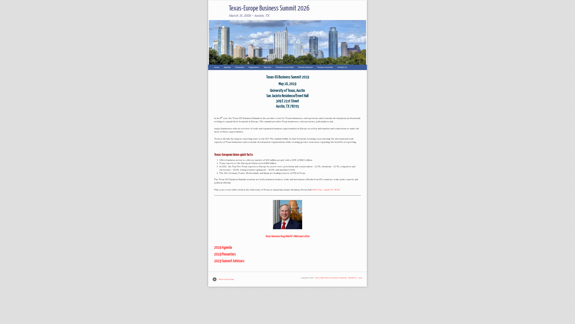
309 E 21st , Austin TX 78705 (326, 189)
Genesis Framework (339, 278)
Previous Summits (324, 67)
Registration (254, 67)
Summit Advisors (305, 67)
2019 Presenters (225, 254)
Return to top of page (226, 279)
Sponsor (267, 67)
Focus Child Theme (322, 278)
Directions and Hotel (284, 67)
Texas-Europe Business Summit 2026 (269, 8)
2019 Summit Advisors (229, 261)
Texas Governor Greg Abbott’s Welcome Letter (287, 236)
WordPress (352, 278)
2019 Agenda (223, 248)
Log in (360, 278)
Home (216, 67)
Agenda (227, 67)
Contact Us (342, 67)
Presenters (239, 67)
